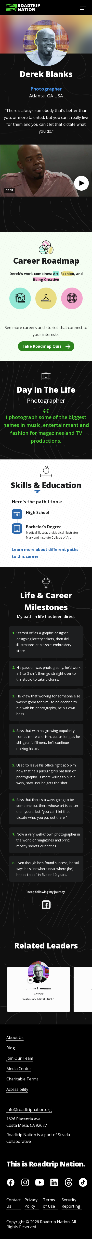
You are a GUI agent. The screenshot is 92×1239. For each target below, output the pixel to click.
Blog (10, 1048)
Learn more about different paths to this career (45, 553)
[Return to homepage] (23, 7)
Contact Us (13, 1203)
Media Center (18, 1068)
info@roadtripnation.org (29, 1109)
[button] (81, 183)
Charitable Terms (22, 1079)
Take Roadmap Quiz (42, 346)
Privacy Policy (31, 1203)
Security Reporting (71, 1203)
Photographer (46, 89)
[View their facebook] (46, 905)
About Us (15, 1037)
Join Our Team (19, 1058)
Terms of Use (49, 1203)
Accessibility (17, 1089)
